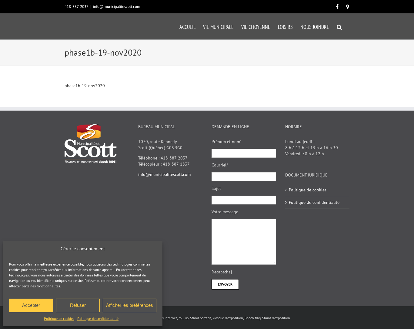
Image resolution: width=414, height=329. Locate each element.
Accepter (31, 305)
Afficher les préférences (129, 305)
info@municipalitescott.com (116, 6)
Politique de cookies (59, 318)
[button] (339, 26)
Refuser (78, 305)
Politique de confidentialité (98, 318)
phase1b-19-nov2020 (85, 85)
